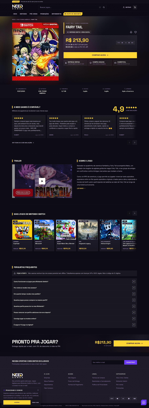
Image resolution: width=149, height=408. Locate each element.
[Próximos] (134, 142)
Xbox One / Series (122, 378)
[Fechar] (38, 390)
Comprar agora (99, 55)
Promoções (120, 388)
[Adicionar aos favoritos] (135, 32)
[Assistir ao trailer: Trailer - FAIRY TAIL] (42, 181)
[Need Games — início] (17, 7)
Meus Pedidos (49, 381)
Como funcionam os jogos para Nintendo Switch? (74, 281)
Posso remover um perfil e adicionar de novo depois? (74, 312)
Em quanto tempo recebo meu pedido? (74, 294)
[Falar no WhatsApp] (144, 403)
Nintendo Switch (121, 381)
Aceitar (16, 402)
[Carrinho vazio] (135, 7)
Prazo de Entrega (74, 381)
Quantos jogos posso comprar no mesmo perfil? (74, 300)
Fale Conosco (48, 388)
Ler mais (80, 188)
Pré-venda (119, 384)
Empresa (47, 378)
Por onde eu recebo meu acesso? (74, 288)
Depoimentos (48, 384)
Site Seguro (72, 378)
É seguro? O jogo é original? (74, 325)
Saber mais (35, 402)
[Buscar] (103, 7)
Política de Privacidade (99, 384)
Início (14, 19)
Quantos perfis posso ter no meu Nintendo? (74, 306)
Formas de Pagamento (75, 384)
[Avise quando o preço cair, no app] (131, 32)
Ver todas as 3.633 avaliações (22, 143)
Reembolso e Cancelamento (101, 381)
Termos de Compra (98, 378)
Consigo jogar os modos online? (74, 318)
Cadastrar (130, 362)
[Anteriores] (129, 142)
